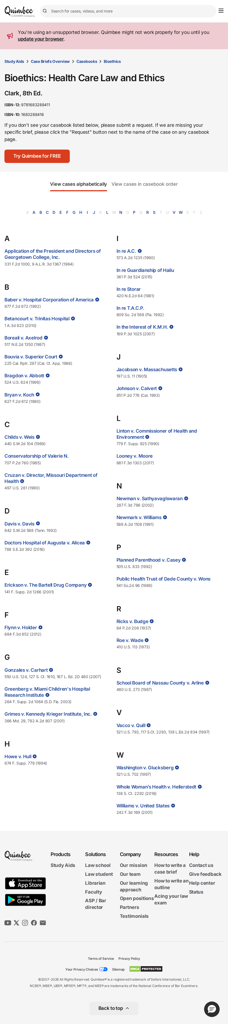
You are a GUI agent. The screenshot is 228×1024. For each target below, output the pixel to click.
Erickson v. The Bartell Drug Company (45, 585)
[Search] (45, 11)
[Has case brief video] (97, 299)
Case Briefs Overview (50, 61)
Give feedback (205, 874)
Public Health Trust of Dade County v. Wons (163, 579)
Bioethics (112, 61)
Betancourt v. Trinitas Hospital (37, 318)
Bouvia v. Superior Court (30, 356)
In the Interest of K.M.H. (142, 327)
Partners (129, 907)
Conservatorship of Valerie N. (36, 456)
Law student (99, 874)
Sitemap (118, 969)
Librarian (95, 883)
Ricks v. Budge (132, 621)
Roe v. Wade (130, 640)
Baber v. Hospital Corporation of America (49, 300)
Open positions (137, 898)
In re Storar (129, 289)
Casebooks (86, 61)
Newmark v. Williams (139, 517)
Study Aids (14, 61)
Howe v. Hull (17, 756)
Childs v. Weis (19, 437)
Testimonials (134, 916)
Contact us (201, 865)
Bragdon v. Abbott (24, 375)
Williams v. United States (143, 806)
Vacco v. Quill (131, 725)
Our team (130, 874)
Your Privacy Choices (81, 969)
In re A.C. (126, 251)
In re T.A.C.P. (130, 308)
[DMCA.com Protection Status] (146, 969)
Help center (202, 883)
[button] (37, 156)
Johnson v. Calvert (137, 388)
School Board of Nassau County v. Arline (160, 683)
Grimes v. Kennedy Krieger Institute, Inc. (48, 714)
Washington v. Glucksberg (145, 767)
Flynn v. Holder (20, 627)
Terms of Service (101, 958)
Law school (97, 865)
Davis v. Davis (19, 524)
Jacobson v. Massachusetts (147, 369)
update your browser (41, 39)
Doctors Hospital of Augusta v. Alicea (44, 543)
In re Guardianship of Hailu (145, 270)
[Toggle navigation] (221, 11)
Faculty (93, 892)
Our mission (133, 865)
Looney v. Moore (135, 456)
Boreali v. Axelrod (23, 338)
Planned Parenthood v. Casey (149, 560)
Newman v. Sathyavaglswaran (150, 498)
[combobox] (128, 11)
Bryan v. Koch (19, 395)
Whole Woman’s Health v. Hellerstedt (157, 787)
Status (196, 892)
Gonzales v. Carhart (26, 670)
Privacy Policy (129, 958)
